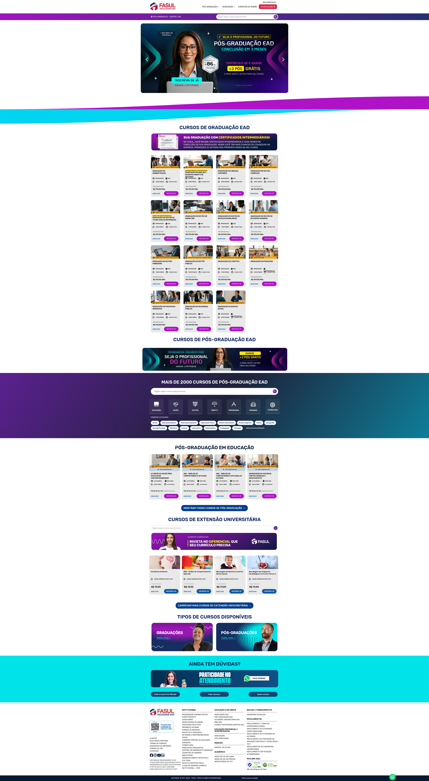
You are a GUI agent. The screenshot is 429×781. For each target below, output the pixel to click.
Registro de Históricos (224, 759)
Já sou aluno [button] (267, 7)
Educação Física (207, 423)
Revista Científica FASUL (193, 763)
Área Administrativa (269, 2)
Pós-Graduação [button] (210, 7)
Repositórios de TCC (223, 762)
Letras (184, 428)
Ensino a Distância (226, 423)
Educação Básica (169, 423)
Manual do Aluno (222, 747)
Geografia (270, 423)
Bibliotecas (187, 755)
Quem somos (263, 694)
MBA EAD (218, 722)
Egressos (186, 743)
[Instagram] (155, 755)
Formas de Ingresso (191, 730)
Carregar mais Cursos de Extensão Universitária (213, 605)
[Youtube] (159, 755)
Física (259, 423)
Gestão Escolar (159, 428)
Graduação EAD (221, 715)
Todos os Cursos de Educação (255, 428)
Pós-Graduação (221, 738)
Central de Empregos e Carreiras (197, 750)
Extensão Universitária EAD (227, 720)
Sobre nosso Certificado (165, 694)
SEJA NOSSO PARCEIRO (159, 741)
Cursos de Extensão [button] (247, 7)
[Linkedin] (162, 755)
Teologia (237, 428)
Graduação (219, 736)
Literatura (196, 428)
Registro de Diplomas (224, 757)
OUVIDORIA (154, 751)
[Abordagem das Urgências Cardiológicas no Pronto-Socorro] (262, 562)
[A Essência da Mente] (164, 562)
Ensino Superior (245, 423)
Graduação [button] (228, 7)
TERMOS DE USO (156, 748)
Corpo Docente (189, 717)
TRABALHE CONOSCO (158, 743)
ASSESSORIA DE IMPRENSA (160, 746)
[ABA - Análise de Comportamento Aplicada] (197, 562)
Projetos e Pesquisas (192, 732)
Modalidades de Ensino (192, 722)
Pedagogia (224, 428)
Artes (155, 423)
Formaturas (187, 745)
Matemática (210, 428)
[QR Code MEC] (161, 729)
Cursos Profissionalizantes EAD (229, 725)
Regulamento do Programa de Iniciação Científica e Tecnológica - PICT (263, 741)
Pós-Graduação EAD (223, 717)
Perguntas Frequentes (192, 748)
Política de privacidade (250, 778)
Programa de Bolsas (256, 715)
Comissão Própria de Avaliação (196, 740)
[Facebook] (151, 755)
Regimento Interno (190, 727)
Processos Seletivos (191, 725)
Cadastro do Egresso (192, 753)
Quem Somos (187, 720)
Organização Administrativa (195, 715)
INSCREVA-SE (171, 193)
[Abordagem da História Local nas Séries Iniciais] (230, 562)
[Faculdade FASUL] (162, 714)
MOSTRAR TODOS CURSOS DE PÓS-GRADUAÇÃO (213, 508)
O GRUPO (153, 738)
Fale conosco (214, 694)
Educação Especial (188, 423)
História (173, 428)
